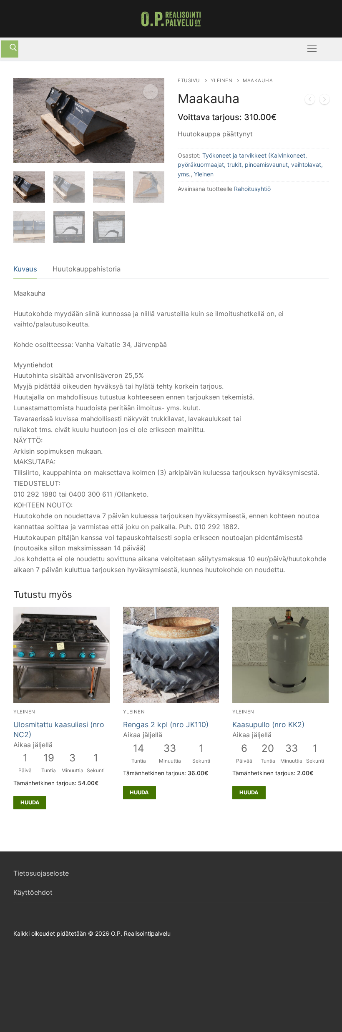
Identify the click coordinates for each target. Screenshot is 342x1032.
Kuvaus (25, 269)
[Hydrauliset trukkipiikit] (324, 101)
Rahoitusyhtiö (252, 188)
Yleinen (222, 80)
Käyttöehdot (33, 892)
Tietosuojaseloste (41, 873)
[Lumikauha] (310, 101)
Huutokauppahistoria (87, 269)
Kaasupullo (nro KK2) (268, 724)
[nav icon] (312, 49)
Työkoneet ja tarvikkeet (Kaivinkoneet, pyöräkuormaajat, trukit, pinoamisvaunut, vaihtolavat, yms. (250, 165)
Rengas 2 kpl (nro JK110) (166, 724)
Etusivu (189, 80)
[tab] (25, 269)
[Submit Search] (9, 49)
